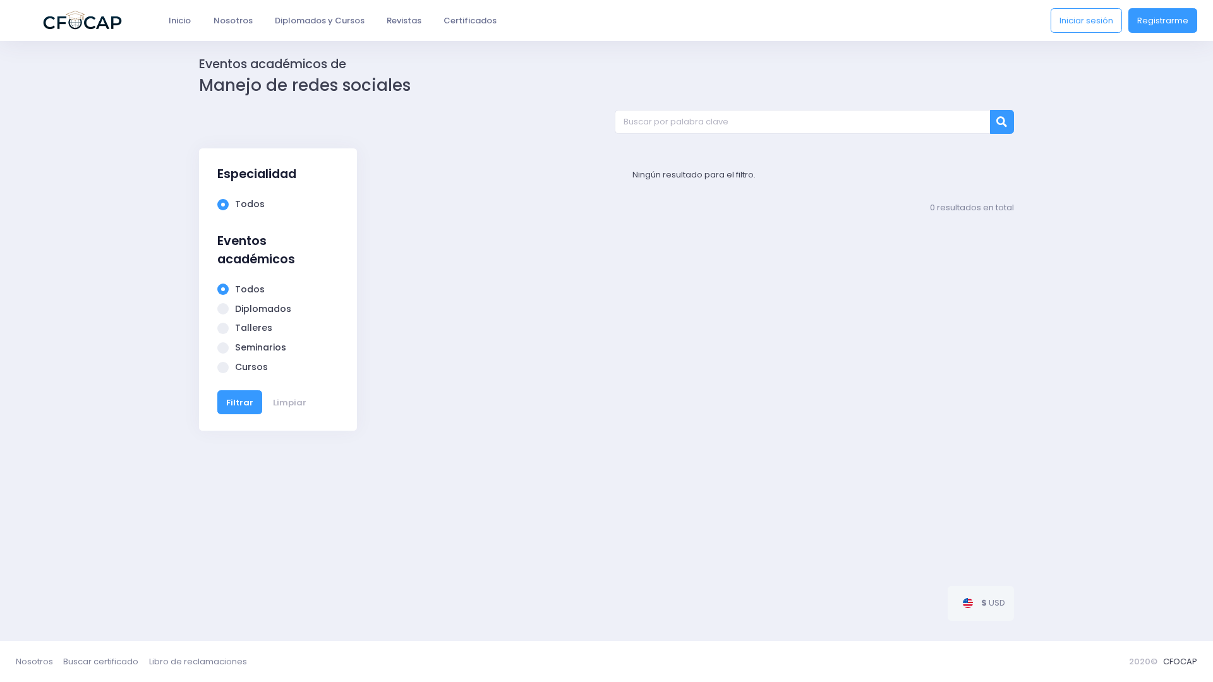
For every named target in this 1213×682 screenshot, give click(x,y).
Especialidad (256, 173)
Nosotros (34, 661)
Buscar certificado (100, 661)
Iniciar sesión (1086, 21)
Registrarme (1162, 21)
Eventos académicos (256, 250)
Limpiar (289, 403)
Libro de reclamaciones (198, 661)
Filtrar (239, 403)
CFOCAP (1180, 661)
